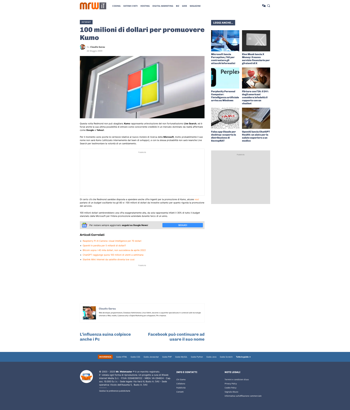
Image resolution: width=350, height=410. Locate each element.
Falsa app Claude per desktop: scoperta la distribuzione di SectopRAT (223, 136)
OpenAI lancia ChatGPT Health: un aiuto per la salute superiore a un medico (256, 136)
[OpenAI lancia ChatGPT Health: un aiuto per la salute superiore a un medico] (256, 118)
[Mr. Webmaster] (86, 376)
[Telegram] (195, 47)
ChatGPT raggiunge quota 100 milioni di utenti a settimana (113, 254)
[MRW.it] (93, 5)
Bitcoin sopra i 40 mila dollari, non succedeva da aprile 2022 (114, 250)
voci (197, 199)
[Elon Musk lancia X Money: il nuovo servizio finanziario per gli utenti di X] (256, 40)
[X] (176, 47)
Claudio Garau (97, 47)
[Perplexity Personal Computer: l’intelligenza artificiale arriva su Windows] (225, 78)
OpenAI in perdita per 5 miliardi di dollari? (104, 245)
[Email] (202, 47)
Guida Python (197, 357)
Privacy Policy (231, 383)
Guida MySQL (181, 357)
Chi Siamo (181, 379)
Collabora (180, 383)
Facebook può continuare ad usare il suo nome (176, 337)
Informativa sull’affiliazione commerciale (243, 396)
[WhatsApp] (189, 47)
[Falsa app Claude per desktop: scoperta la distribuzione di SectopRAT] (225, 118)
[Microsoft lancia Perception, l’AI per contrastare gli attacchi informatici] (225, 40)
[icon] (264, 6)
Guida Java (211, 357)
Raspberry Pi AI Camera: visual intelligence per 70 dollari (112, 240)
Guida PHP (167, 357)
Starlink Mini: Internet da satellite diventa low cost (109, 259)
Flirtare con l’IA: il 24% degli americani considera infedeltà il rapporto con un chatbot (255, 97)
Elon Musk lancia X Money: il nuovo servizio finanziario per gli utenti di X (256, 59)
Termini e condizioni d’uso (237, 379)
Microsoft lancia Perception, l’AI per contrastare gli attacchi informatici (223, 59)
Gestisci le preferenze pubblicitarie (114, 391)
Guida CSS (135, 357)
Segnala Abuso (231, 391)
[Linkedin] (183, 47)
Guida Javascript (151, 357)
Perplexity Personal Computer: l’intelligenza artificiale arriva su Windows (225, 96)
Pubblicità (181, 387)
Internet (86, 22)
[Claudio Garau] (83, 47)
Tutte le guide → (243, 357)
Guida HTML (121, 357)
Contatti (180, 391)
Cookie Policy (230, 387)
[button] (268, 5)
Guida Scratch (226, 357)
